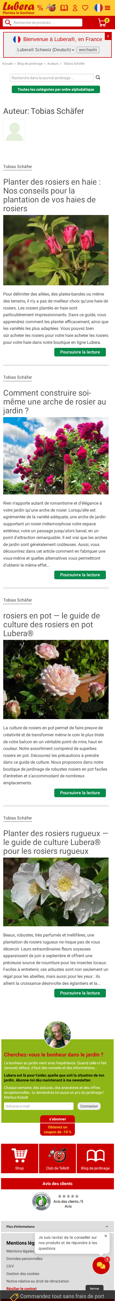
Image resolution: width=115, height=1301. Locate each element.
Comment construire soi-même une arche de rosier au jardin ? (54, 401)
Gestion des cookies (22, 1273)
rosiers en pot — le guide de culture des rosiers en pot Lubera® (51, 624)
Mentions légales (20, 1251)
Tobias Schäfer (74, 63)
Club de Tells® (57, 1168)
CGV (10, 1266)
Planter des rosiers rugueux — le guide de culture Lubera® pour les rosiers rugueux (55, 842)
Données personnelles (24, 1258)
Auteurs (53, 63)
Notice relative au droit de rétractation (37, 1281)
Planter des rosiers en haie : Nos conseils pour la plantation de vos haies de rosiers (52, 195)
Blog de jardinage (30, 63)
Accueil (7, 63)
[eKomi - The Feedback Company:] (41, 1201)
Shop (19, 1168)
